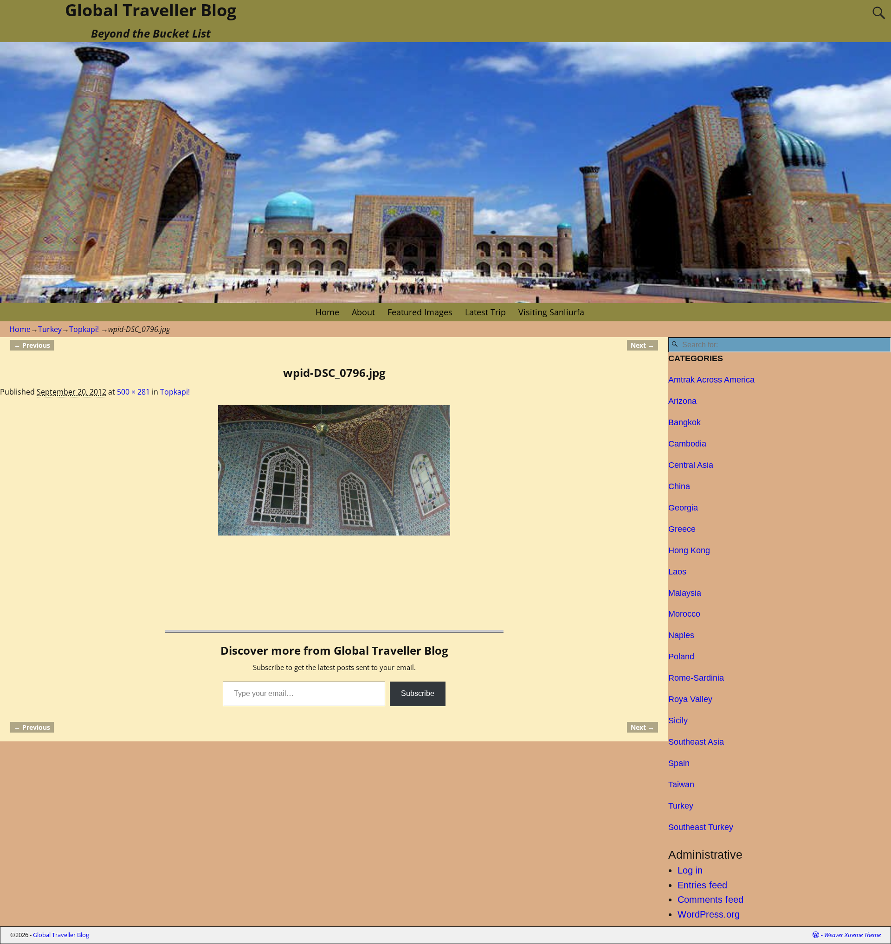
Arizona (682, 401)
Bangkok (684, 422)
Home (327, 312)
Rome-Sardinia (696, 677)
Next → (642, 345)
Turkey (50, 329)
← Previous (32, 345)
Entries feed (702, 885)
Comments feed (710, 899)
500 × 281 (133, 392)
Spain (679, 763)
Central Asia (690, 465)
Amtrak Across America (711, 379)
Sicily (678, 720)
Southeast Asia (696, 741)
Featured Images (419, 312)
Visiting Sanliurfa (551, 312)
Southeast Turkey (700, 827)
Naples (681, 635)
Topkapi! (84, 329)
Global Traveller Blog (61, 935)
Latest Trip (485, 312)
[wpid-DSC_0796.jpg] (334, 470)
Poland (681, 656)
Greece (682, 529)
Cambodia (687, 443)
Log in (690, 870)
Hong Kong (689, 550)
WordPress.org (709, 914)
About (363, 312)
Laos (677, 571)
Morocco (684, 614)
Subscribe (417, 693)
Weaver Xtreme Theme (852, 935)
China (679, 486)
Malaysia (684, 593)
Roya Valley (690, 699)
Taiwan (681, 784)
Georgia (683, 507)
